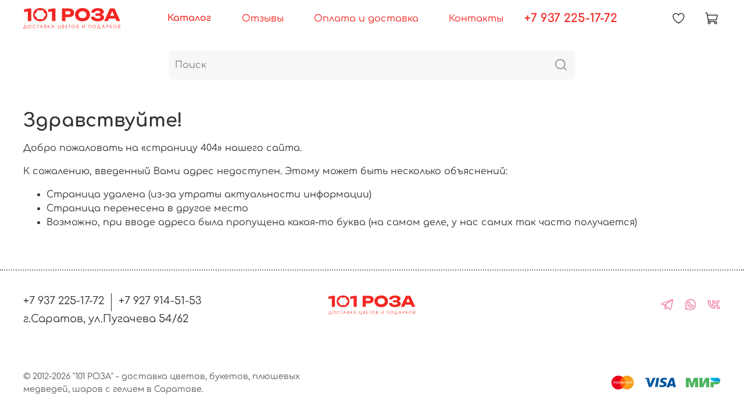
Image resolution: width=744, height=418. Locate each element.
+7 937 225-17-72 (570, 18)
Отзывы (263, 18)
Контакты (476, 18)
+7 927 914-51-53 (160, 301)
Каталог (189, 18)
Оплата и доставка (366, 18)
